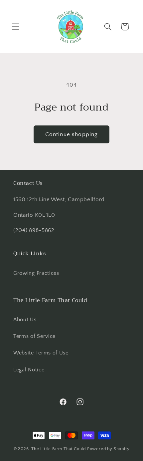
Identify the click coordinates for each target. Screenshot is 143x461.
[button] (15, 26)
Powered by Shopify (108, 448)
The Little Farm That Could (58, 448)
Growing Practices (36, 273)
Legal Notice (28, 370)
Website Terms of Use (41, 353)
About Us (25, 320)
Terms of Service (34, 336)
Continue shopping (71, 134)
